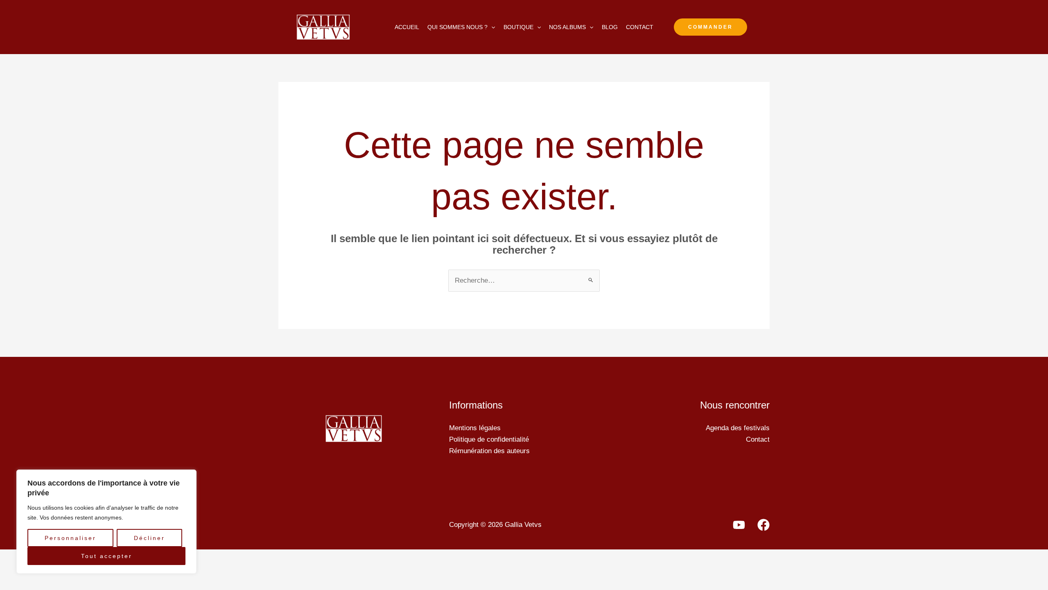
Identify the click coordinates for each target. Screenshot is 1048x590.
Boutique (518, 27)
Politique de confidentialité (489, 439)
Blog (610, 27)
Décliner (149, 538)
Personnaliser (70, 538)
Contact (639, 27)
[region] (106, 522)
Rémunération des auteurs (489, 451)
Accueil (407, 27)
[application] (491, 27)
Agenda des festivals (738, 428)
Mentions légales (475, 428)
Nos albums (567, 27)
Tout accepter (106, 556)
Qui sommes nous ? (457, 27)
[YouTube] (739, 525)
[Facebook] (763, 525)
